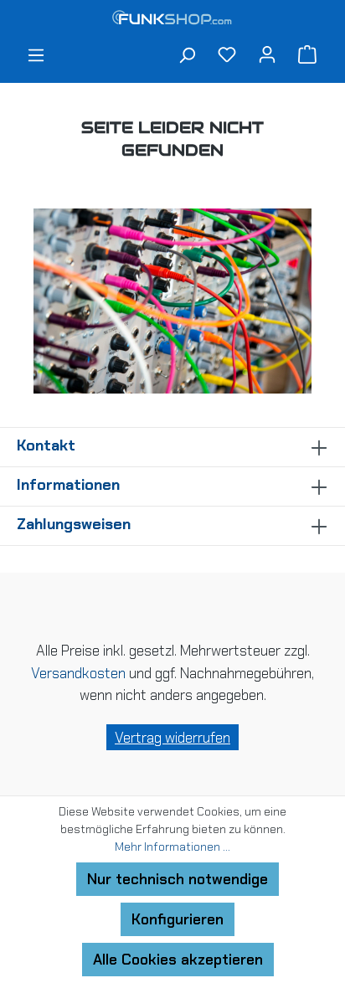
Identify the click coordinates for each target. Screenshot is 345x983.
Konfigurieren (177, 919)
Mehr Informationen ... (172, 846)
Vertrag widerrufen (172, 737)
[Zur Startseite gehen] (172, 19)
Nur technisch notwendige (177, 879)
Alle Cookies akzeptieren (178, 959)
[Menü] (36, 57)
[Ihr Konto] (267, 54)
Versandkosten (78, 673)
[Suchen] (187, 57)
